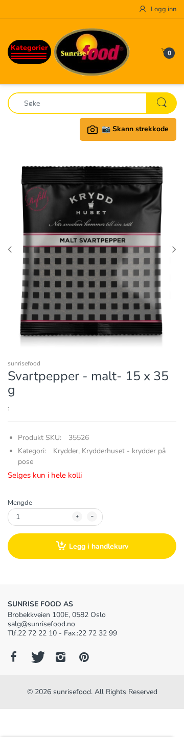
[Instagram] (60, 657)
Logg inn (162, 9)
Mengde (20, 502)
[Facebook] (13, 657)
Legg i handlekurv (98, 546)
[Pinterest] (83, 657)
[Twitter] (36, 657)
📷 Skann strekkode (135, 129)
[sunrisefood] (92, 51)
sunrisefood (24, 363)
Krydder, (66, 451)
